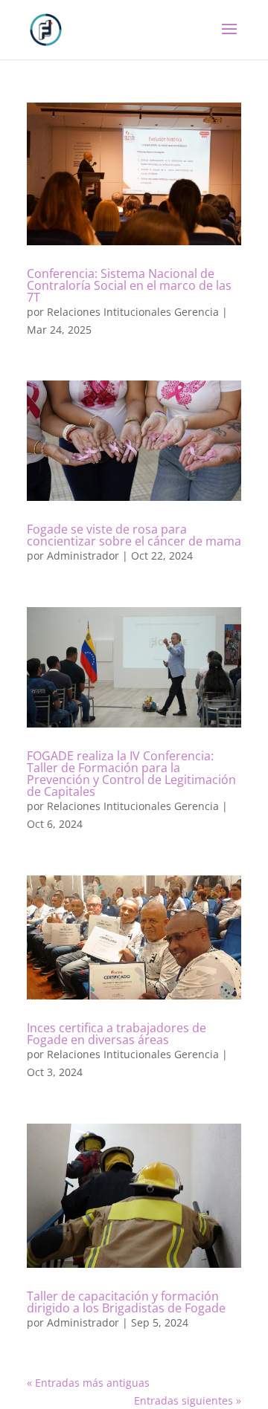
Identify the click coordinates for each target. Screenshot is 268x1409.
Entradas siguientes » (187, 1400)
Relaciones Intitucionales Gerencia (133, 312)
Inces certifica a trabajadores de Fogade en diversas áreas (116, 1034)
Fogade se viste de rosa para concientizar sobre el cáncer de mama (134, 535)
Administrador (83, 555)
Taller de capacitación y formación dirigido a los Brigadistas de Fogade (126, 1302)
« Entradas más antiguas (88, 1383)
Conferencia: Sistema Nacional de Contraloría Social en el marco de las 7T (129, 285)
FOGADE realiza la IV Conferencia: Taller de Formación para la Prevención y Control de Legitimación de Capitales (131, 774)
